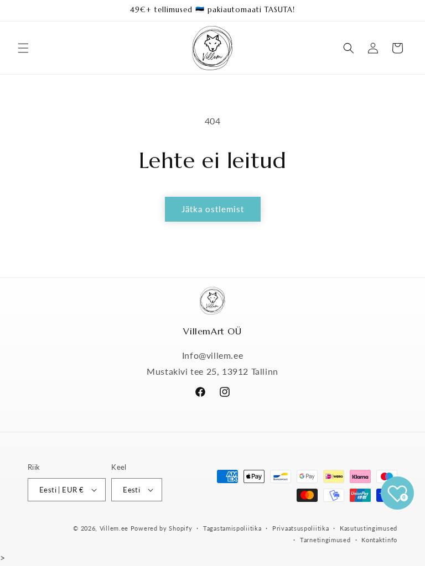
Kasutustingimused (368, 528)
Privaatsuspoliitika (300, 528)
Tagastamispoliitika (232, 528)
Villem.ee (115, 528)
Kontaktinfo (379, 539)
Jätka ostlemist (213, 209)
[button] (23, 48)
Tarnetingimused (325, 539)
